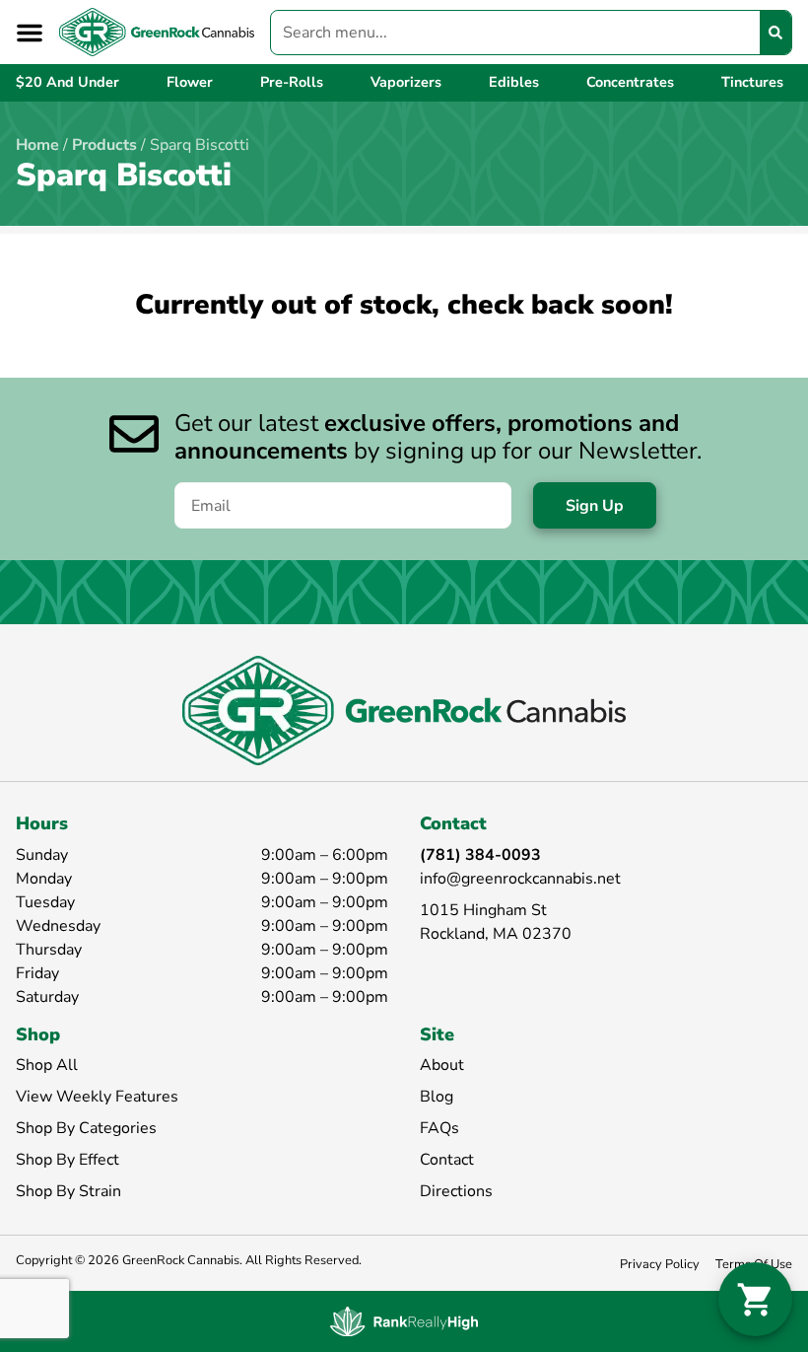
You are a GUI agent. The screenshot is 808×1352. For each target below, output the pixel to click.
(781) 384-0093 (480, 855)
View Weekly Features (97, 1096)
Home (37, 145)
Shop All (47, 1065)
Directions (456, 1191)
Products (104, 145)
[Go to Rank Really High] (404, 1321)
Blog (436, 1096)
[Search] (775, 32)
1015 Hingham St (483, 910)
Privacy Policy (660, 1264)
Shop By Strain (68, 1191)
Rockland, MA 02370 (496, 934)
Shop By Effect (67, 1160)
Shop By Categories (86, 1128)
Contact (447, 1160)
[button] (29, 32)
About (442, 1065)
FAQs (439, 1128)
